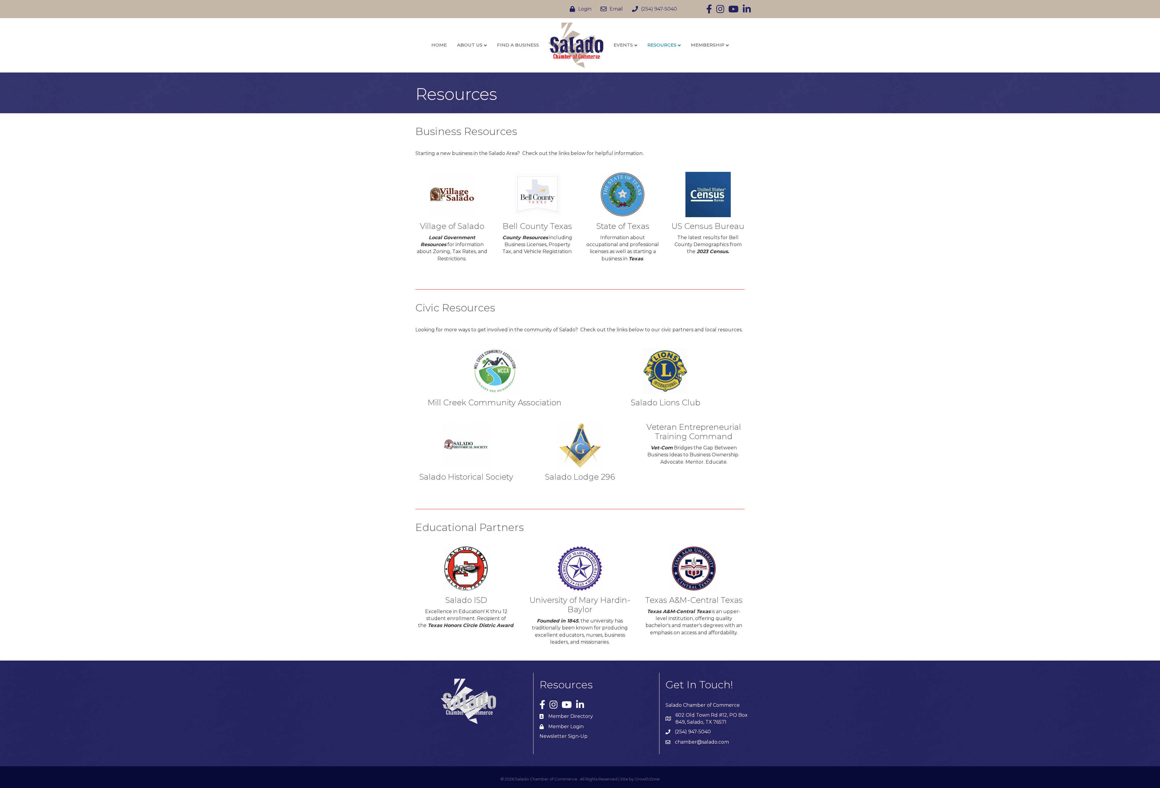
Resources (661, 45)
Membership (707, 45)
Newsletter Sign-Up (564, 736)
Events (623, 45)
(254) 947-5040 (693, 732)
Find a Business (518, 45)
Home (439, 45)
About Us (469, 45)
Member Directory (570, 716)
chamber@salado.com (702, 742)
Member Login (566, 726)
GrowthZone (647, 779)
